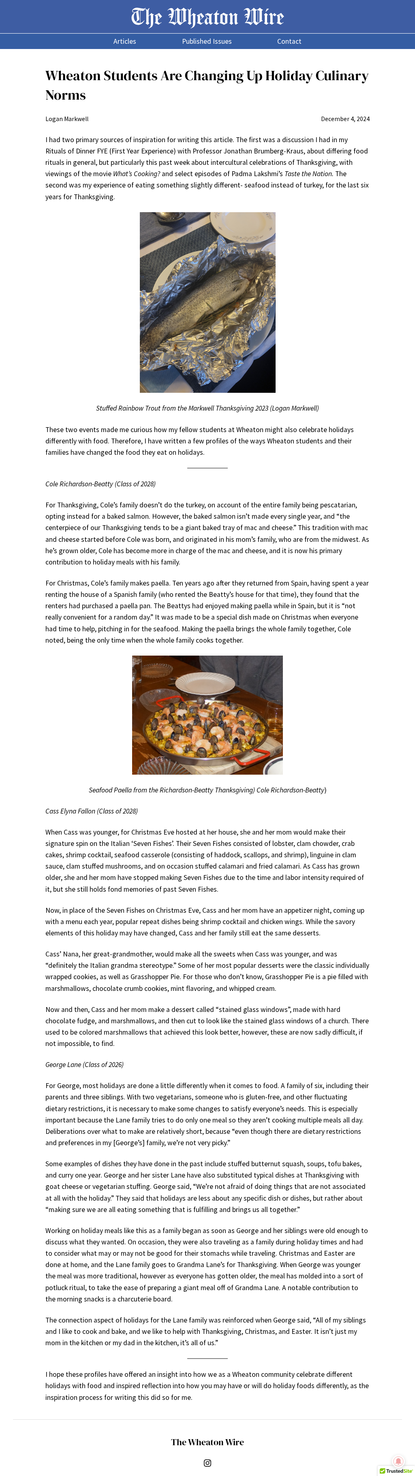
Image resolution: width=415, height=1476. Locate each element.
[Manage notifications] (398, 1461)
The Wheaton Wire (207, 16)
